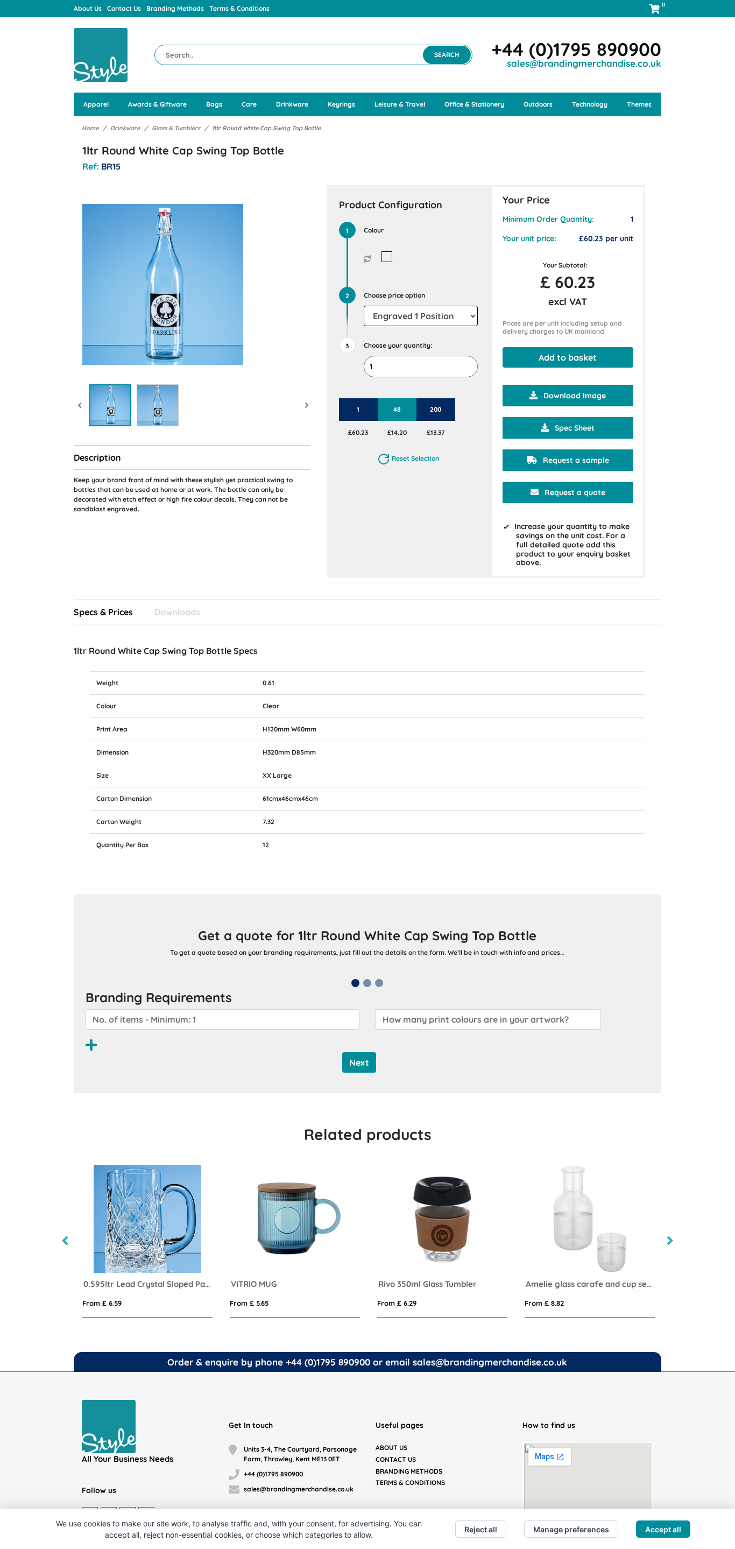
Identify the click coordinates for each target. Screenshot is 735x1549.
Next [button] (669, 1241)
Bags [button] (214, 104)
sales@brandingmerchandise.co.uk (584, 63)
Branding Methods (175, 8)
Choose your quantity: (398, 345)
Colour (374, 230)
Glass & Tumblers (176, 128)
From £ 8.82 (137, 1303)
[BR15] (389, 256)
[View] (110, 405)
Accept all (663, 1529)
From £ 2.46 (285, 1303)
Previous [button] (65, 1241)
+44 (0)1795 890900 (576, 49)
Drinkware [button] (292, 104)
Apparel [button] (96, 104)
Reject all (480, 1529)
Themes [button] (639, 104)
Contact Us (124, 8)
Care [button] (249, 104)
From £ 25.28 (581, 1303)
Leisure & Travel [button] (399, 104)
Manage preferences (571, 1529)
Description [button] (97, 457)
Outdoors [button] (538, 104)
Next (359, 1062)
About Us (88, 8)
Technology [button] (589, 104)
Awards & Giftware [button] (157, 104)
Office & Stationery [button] (474, 104)
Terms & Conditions (239, 8)
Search (447, 55)
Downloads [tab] (177, 612)
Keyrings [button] (341, 104)
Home (90, 128)
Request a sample (575, 460)
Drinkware (125, 128)
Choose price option (394, 295)
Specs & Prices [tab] (103, 612)
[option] (182, 1241)
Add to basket (568, 357)
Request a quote (573, 492)
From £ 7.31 (431, 1303)
